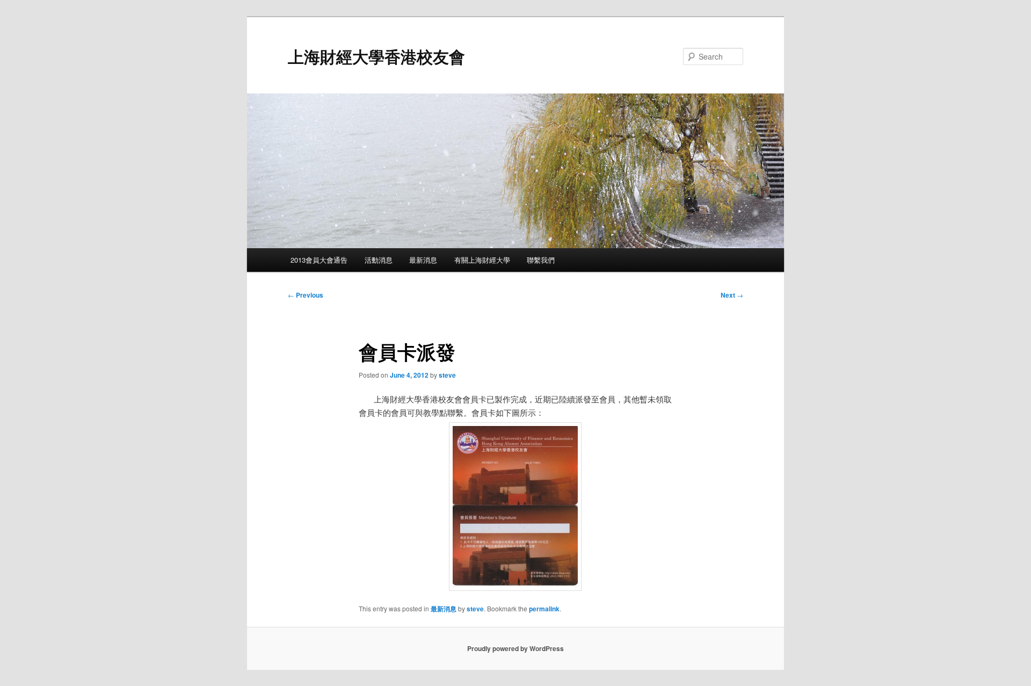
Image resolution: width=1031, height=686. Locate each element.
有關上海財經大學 (482, 260)
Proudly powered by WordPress (515, 648)
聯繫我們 (541, 260)
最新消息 (423, 260)
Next (732, 295)
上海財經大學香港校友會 (376, 56)
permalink (544, 608)
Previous (305, 295)
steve (447, 375)
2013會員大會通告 (319, 260)
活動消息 (379, 260)
